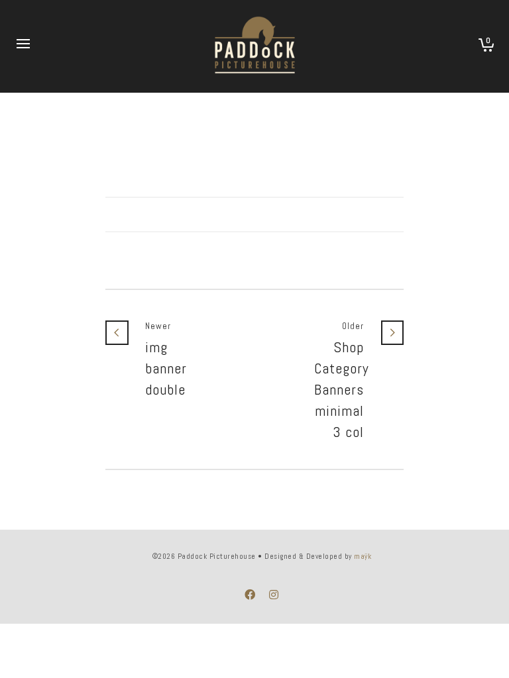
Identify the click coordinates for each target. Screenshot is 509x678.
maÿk (362, 556)
